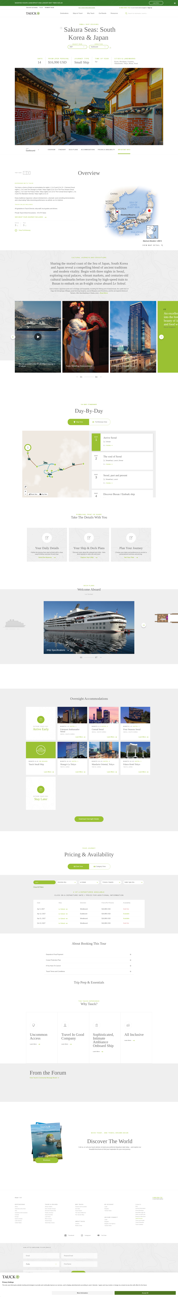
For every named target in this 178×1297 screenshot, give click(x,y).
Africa (16, 1206)
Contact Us (138, 1204)
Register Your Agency (109, 1223)
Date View (79, 866)
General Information (140, 1208)
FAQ (136, 1206)
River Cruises (48, 1218)
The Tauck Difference (80, 1212)
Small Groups (48, 1220)
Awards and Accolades (81, 1206)
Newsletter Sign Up (140, 1212)
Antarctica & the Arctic (20, 1208)
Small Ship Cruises (50, 1222)
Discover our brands (32, 7)
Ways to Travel (78, 13)
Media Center (78, 1225)
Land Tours (48, 1216)
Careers (77, 1223)
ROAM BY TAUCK (49, 7)
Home (16, 1197)
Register (106, 1208)
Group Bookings (139, 1210)
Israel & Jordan (18, 1218)
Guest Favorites (49, 1214)
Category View (101, 866)
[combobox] (102, 882)
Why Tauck (90, 13)
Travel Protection (139, 1222)
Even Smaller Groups (50, 1208)
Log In (144, 7)
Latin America (18, 1220)
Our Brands (102, 13)
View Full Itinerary (25, 230)
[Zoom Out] (25, 494)
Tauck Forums (138, 1218)
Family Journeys (49, 1212)
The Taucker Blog (79, 1214)
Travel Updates (139, 1224)
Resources (114, 13)
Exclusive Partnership (50, 1210)
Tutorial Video (108, 1210)
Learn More (33, 1044)
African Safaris (48, 1206)
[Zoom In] (25, 491)
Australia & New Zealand (21, 1212)
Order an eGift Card (140, 1214)
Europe (17, 1216)
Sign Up (150, 7)
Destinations (64, 13)
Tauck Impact (78, 1210)
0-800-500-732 (124, 8)
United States (18, 1222)
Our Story (77, 1208)
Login (105, 1206)
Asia (16, 1210)
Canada (17, 1214)
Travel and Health (139, 1220)
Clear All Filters (38, 887)
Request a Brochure (140, 1216)
